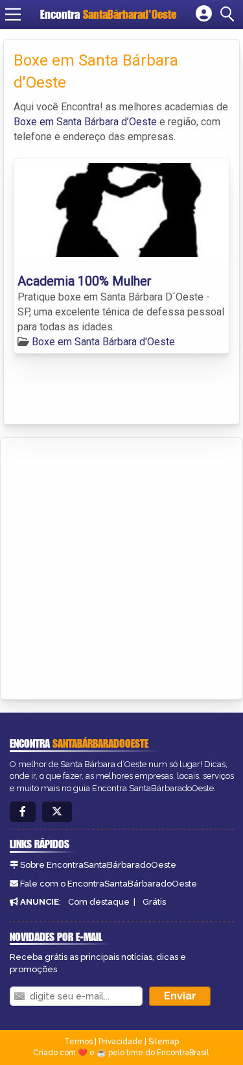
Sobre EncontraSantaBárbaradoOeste (98, 865)
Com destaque (99, 902)
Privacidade (120, 1041)
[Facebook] (23, 812)
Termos (78, 1041)
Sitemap (163, 1041)
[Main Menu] (13, 14)
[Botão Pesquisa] (229, 14)
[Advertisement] (121, 566)
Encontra (108, 14)
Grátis (154, 902)
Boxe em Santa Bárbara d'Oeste (103, 342)
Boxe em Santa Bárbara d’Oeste (85, 122)
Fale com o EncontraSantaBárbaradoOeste (108, 883)
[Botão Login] (204, 14)
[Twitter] (57, 812)
